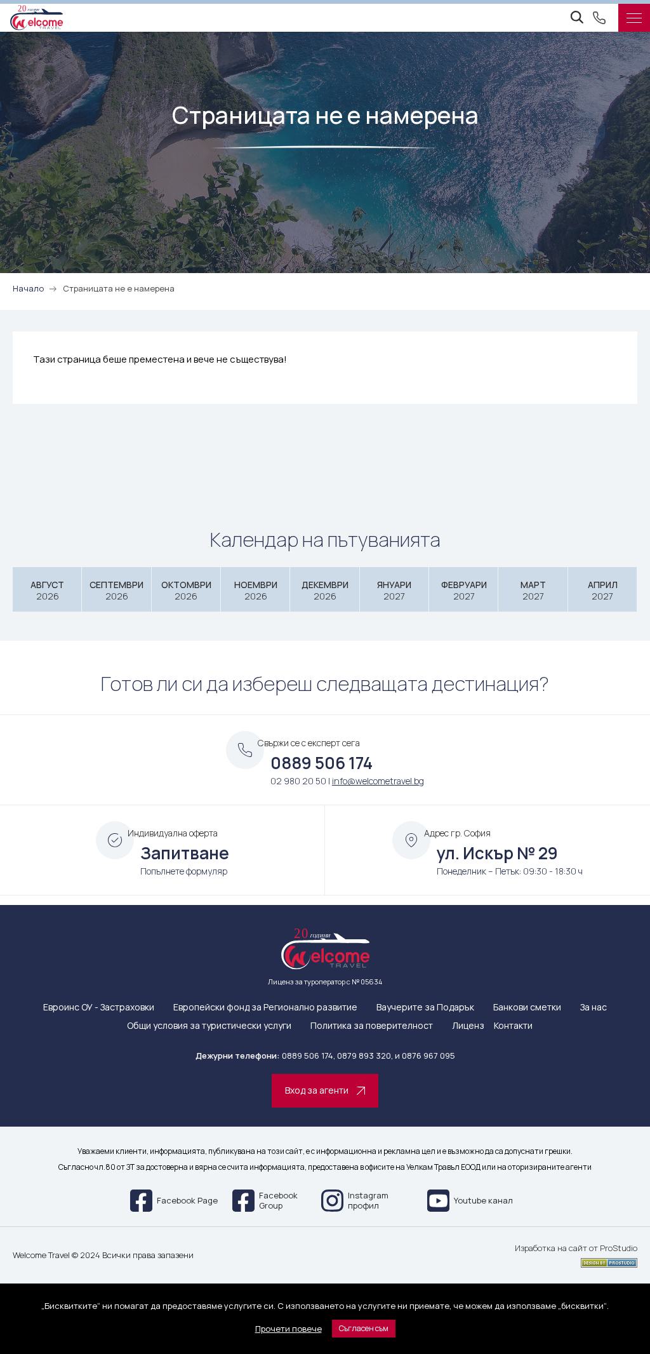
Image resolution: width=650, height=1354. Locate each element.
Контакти (513, 1026)
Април (603, 590)
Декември (325, 590)
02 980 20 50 (298, 781)
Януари (394, 590)
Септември (116, 590)
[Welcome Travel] (36, 17)
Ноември (255, 590)
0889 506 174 (321, 762)
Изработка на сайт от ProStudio (576, 1248)
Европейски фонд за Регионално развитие (265, 1007)
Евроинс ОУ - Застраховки (98, 1007)
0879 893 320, (365, 1055)
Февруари (464, 590)
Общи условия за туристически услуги (209, 1026)
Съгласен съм (363, 1328)
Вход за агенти (316, 1090)
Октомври (186, 590)
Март (533, 590)
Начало (28, 288)
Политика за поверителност (371, 1026)
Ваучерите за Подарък (425, 1007)
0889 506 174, (308, 1055)
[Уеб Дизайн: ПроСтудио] (576, 1261)
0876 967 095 (428, 1055)
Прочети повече (288, 1328)
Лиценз (468, 1026)
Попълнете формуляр (183, 871)
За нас (593, 1007)
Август (47, 590)
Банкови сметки (527, 1007)
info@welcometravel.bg (378, 781)
